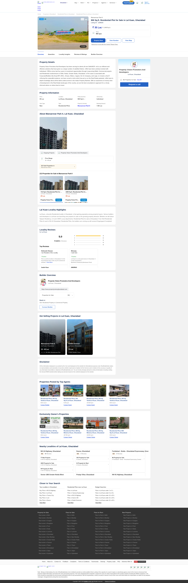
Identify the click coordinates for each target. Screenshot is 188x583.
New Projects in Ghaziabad (131, 534)
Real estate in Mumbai (45, 518)
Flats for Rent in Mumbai (102, 518)
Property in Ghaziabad (49, 14)
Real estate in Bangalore (46, 523)
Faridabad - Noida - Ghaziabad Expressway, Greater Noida (133, 451)
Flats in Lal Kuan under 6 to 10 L (104, 493)
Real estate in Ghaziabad (46, 534)
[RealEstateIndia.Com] (49, 6)
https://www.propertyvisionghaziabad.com (54, 289)
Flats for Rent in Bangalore (102, 523)
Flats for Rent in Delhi (101, 515)
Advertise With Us (127, 561)
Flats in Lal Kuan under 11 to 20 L (104, 495)
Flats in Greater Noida (73, 539)
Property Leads (111, 561)
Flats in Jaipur (71, 550)
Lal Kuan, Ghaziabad (135, 20)
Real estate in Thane (45, 545)
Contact (58, 200)
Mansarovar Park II (84, 106)
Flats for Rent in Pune (101, 526)
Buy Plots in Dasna (45, 500)
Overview (41, 54)
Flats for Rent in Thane (101, 545)
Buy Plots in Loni (44, 498)
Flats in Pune (71, 526)
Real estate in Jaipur (44, 550)
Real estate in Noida (44, 529)
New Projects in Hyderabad (131, 553)
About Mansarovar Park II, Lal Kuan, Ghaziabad (62, 114)
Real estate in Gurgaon (45, 520)
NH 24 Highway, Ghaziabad (51, 451)
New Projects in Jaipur (129, 550)
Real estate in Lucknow (45, 531)
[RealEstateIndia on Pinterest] (138, 568)
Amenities (51, 54)
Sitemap (102, 561)
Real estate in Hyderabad (46, 553)
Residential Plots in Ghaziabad (66, 14)
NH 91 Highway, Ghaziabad (122, 474)
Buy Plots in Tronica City (47, 495)
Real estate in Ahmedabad (46, 548)
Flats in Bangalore (72, 523)
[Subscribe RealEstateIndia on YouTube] (145, 568)
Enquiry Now (98, 40)
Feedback (65, 561)
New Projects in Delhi (129, 515)
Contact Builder (47, 307)
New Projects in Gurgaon (130, 520)
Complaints (73, 561)
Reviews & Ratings (80, 54)
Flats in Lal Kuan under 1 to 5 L (104, 490)
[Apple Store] (51, 566)
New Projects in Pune (129, 526)
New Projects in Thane (129, 545)
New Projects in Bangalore (130, 523)
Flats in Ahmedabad (72, 548)
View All (139, 80)
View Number (114, 40)
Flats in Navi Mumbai (73, 537)
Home (39, 14)
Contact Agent (68, 405)
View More (43, 502)
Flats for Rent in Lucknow (102, 531)
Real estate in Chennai (45, 542)
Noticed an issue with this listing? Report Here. (104, 44)
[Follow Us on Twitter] (142, 568)
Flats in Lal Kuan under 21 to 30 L (105, 498)
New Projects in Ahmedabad (131, 548)
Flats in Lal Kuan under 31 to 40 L (105, 500)
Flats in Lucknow (72, 531)
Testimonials (95, 561)
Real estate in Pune (44, 526)
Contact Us (57, 561)
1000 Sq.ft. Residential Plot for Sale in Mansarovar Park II (84, 192)
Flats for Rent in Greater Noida (104, 539)
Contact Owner (45, 437)
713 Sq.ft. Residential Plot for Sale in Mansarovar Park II (59, 192)
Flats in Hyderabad (72, 553)
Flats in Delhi (70, 515)
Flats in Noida (71, 529)
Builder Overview (96, 54)
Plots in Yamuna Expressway (75, 493)
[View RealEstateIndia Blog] (135, 568)
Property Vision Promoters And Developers (54, 200)
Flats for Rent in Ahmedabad (103, 548)
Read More (50, 262)
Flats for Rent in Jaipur (101, 550)
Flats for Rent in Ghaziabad (103, 534)
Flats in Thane (71, 545)
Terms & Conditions (83, 561)
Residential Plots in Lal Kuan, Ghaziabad (87, 14)
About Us (50, 561)
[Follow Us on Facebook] (131, 568)
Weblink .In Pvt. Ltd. (89, 581)
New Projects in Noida (129, 529)
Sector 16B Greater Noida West (52, 474)
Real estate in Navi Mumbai (46, 537)
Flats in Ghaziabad (72, 534)
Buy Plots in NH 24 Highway (48, 490)
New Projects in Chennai (130, 542)
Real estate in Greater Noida (47, 539)
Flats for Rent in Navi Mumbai (103, 537)
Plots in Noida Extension (74, 500)
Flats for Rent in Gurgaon (102, 520)
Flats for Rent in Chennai (102, 542)
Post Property (128, 2)
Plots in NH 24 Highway (74, 495)
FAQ (118, 561)
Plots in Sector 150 (72, 498)
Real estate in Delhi (44, 515)
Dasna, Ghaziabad (83, 451)
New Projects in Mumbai (130, 518)
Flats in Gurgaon (71, 520)
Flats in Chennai (71, 542)
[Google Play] (42, 566)
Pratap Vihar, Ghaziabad (85, 474)
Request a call (134, 84)
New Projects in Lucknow (130, 531)
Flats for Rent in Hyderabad (103, 553)
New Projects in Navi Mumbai (131, 537)
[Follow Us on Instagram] (148, 568)
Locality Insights (64, 54)
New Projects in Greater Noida (132, 539)
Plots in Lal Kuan (72, 490)
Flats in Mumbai (71, 518)
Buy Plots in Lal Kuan (46, 493)
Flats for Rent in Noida (101, 529)
